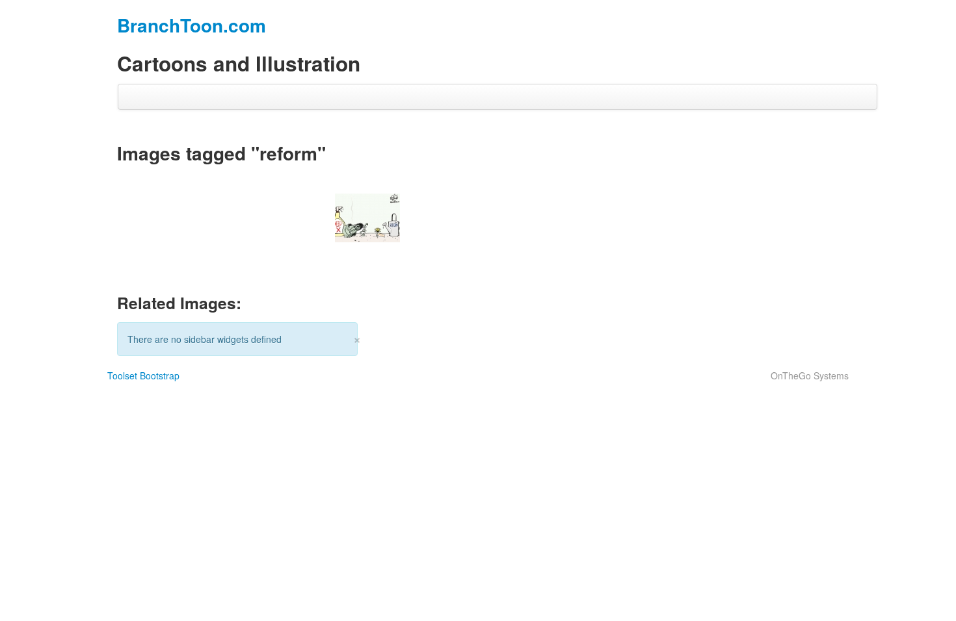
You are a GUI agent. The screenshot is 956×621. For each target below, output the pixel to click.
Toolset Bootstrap (143, 375)
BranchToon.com (191, 25)
